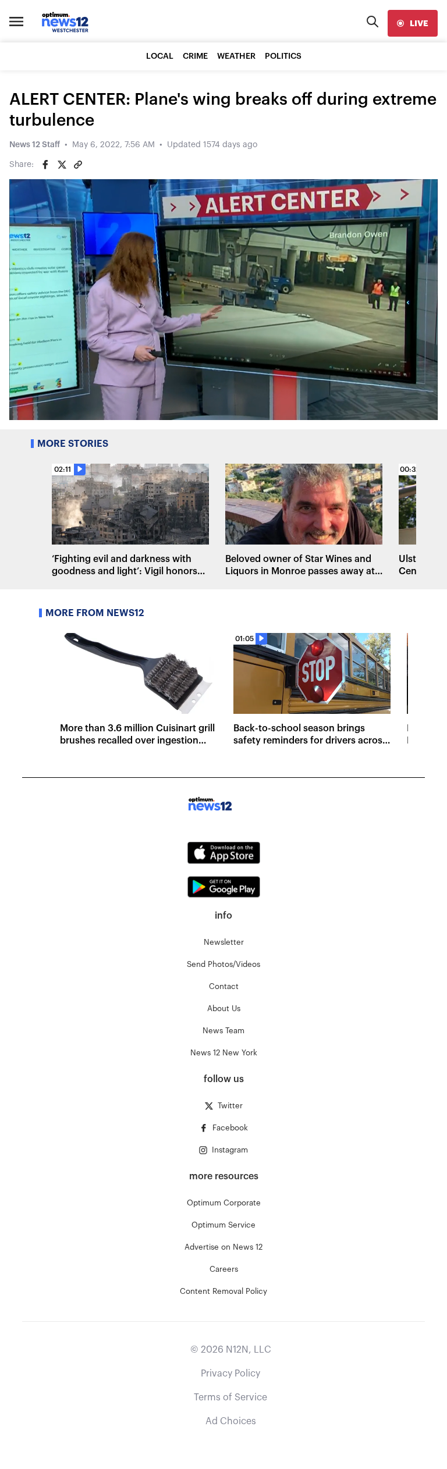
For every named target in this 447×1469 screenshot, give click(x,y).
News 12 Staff (34, 145)
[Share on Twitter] (61, 164)
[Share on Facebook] (45, 164)
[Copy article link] (78, 164)
